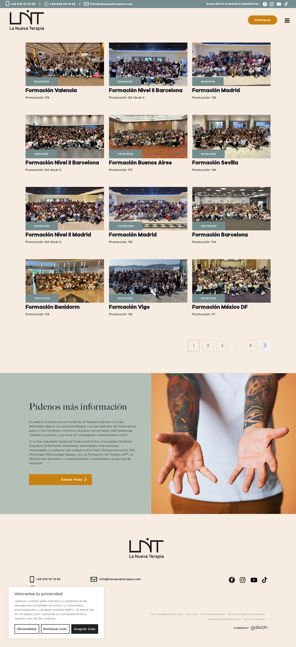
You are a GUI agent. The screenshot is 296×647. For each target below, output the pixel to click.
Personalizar (27, 629)
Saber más (71, 479)
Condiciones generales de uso (224, 619)
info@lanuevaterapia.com (111, 4)
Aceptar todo (85, 629)
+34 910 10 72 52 (23, 4)
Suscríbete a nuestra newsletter (232, 3)
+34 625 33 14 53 (62, 4)
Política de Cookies (254, 619)
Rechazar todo (55, 629)
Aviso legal (192, 614)
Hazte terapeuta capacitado (167, 614)
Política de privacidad (213, 614)
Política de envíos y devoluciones (246, 614)
